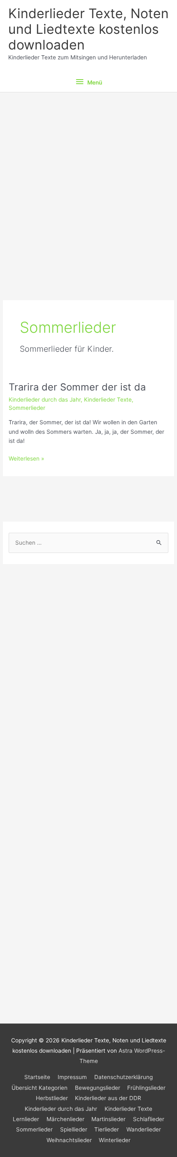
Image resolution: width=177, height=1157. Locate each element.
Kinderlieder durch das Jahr (45, 399)
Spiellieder (73, 1129)
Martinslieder (108, 1119)
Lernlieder (26, 1119)
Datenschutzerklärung (123, 1077)
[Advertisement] (88, 185)
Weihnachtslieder (69, 1140)
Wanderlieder (143, 1129)
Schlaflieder (148, 1119)
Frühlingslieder (146, 1087)
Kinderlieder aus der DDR (108, 1098)
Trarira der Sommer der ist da (77, 387)
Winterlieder (114, 1140)
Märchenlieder (65, 1119)
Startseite (37, 1077)
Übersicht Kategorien (40, 1087)
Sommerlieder (27, 407)
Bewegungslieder (97, 1087)
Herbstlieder (52, 1098)
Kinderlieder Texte (108, 399)
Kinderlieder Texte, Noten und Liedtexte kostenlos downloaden (88, 29)
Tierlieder (106, 1129)
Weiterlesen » (26, 459)
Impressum (72, 1077)
